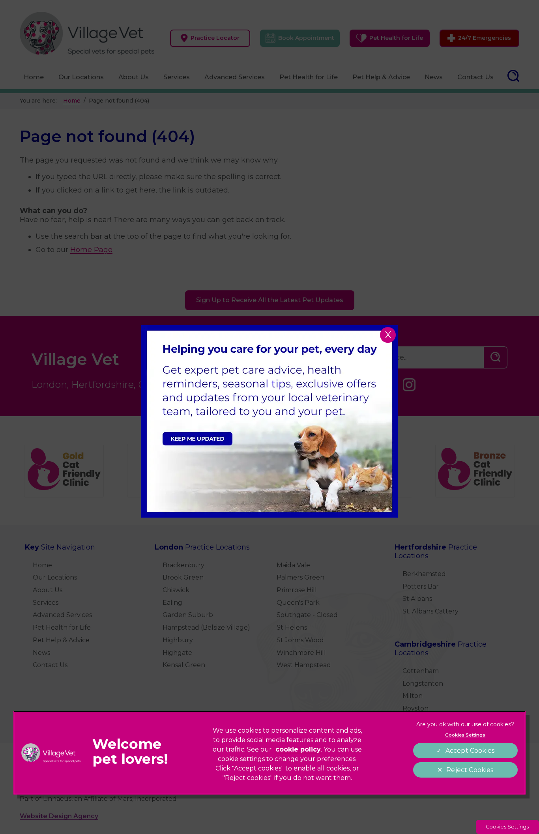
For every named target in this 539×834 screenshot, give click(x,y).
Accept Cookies (469, 750)
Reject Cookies (469, 770)
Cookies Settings (507, 827)
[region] (269, 753)
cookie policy (298, 749)
